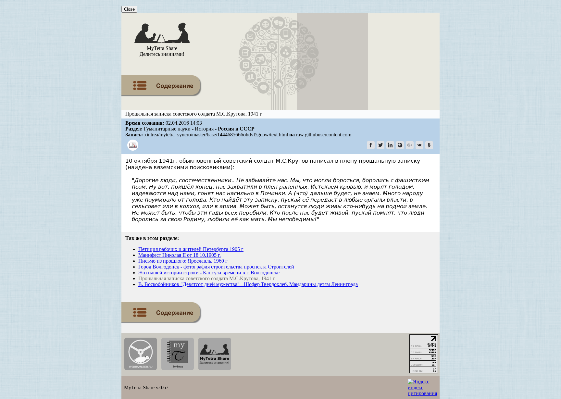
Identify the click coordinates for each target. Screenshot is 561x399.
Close (129, 9)
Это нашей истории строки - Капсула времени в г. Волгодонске (209, 272)
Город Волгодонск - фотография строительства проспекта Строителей (216, 266)
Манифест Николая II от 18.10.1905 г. (179, 255)
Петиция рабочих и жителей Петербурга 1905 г (190, 249)
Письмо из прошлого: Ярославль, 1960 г (183, 261)
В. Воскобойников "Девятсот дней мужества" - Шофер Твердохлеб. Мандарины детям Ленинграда (248, 284)
